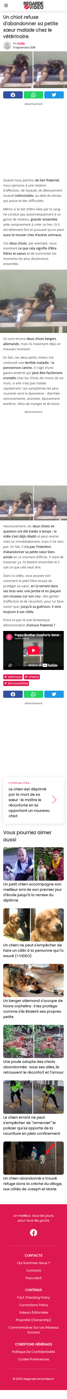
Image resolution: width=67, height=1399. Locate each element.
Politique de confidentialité (33, 1352)
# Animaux (13, 677)
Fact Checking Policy (33, 1297)
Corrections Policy (33, 1305)
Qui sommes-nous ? (33, 1263)
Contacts (33, 1270)
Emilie (21, 43)
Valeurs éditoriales (33, 1312)
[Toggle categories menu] (6, 5)
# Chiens (32, 677)
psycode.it (34, 1278)
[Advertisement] (33, 139)
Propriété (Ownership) (33, 1320)
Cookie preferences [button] (33, 1359)
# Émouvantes (16, 683)
